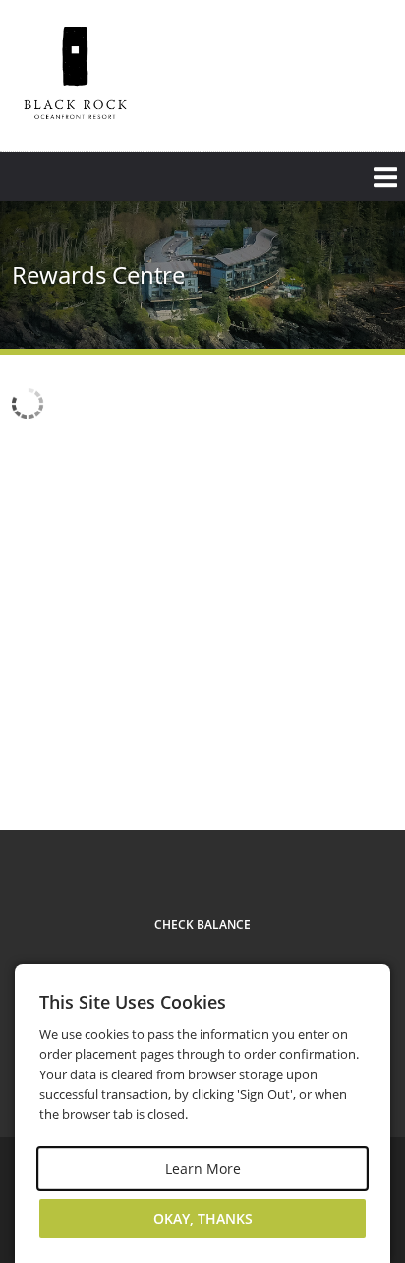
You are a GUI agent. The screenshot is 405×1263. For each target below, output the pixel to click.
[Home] (76, 73)
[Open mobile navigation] (202, 176)
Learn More (203, 1168)
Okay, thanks (203, 1218)
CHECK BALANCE (202, 924)
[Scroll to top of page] (367, 756)
